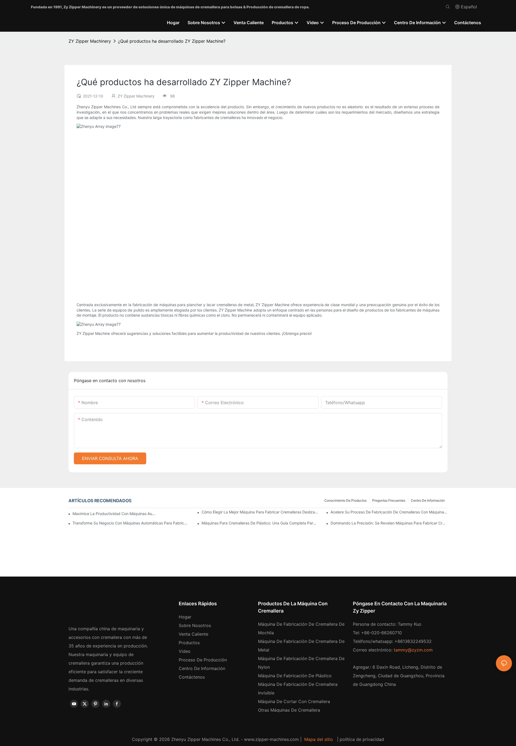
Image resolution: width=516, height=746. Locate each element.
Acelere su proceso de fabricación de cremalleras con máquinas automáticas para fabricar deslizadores (389, 512)
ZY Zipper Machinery (90, 41)
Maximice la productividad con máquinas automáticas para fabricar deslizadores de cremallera (114, 513)
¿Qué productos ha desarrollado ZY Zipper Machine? (171, 41)
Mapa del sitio (318, 739)
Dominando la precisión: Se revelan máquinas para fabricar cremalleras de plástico (389, 523)
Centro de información (428, 500)
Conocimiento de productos (345, 500)
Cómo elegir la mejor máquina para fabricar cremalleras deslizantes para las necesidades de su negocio (260, 512)
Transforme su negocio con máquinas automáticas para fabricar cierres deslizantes (131, 523)
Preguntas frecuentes (388, 500)
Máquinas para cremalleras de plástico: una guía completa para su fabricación (260, 523)
